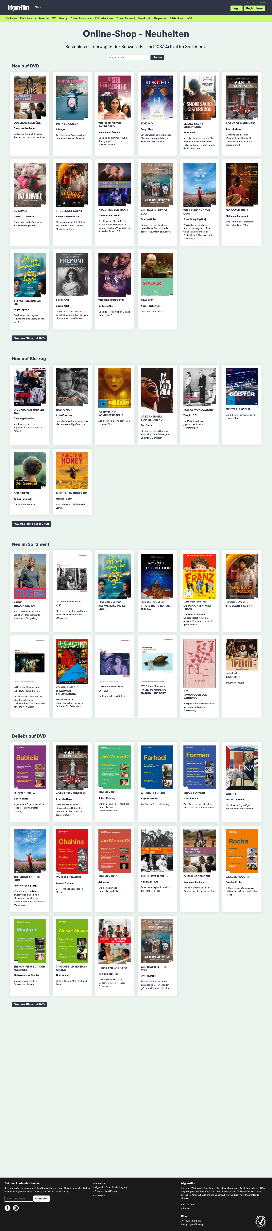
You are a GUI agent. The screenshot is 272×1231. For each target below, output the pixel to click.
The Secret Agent (69, 211)
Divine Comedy (67, 123)
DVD (54, 18)
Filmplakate (160, 18)
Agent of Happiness (241, 123)
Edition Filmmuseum (81, 18)
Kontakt (261, 2)
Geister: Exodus (238, 409)
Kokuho (147, 123)
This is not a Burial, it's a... (156, 607)
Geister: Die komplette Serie (110, 414)
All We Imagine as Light (27, 302)
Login (236, 8)
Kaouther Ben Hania (113, 209)
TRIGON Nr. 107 (24, 605)
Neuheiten (11, 18)
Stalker (147, 300)
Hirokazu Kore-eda (112, 968)
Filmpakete (26, 18)
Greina (231, 794)
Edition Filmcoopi (126, 18)
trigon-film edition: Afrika (71, 968)
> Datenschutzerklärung (105, 1191)
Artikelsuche (42, 18)
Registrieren (254, 8)
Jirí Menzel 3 (108, 876)
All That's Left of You (154, 212)
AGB (189, 18)
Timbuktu (233, 677)
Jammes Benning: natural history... (154, 692)
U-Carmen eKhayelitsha (66, 692)
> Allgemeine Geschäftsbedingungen (111, 1187)
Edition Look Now (104, 18)
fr (248, 2)
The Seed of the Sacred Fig (109, 125)
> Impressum (99, 1195)
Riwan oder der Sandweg (195, 696)
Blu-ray (63, 18)
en (253, 2)
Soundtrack (144, 18)
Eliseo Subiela (24, 793)
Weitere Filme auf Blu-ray (31, 524)
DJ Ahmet (20, 211)
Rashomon (64, 409)
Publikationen (176, 18)
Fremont (62, 300)
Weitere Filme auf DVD (29, 338)
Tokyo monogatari (198, 409)
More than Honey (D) (71, 493)
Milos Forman (194, 792)
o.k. (59, 605)
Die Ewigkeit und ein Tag (29, 411)
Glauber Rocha (237, 876)
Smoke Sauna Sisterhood (193, 125)
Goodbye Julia (237, 210)
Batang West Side (27, 691)
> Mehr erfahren (189, 1204)
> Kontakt (186, 1208)
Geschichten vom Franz (197, 607)
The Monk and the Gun (196, 212)
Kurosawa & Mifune (155, 876)
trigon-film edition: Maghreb (29, 968)
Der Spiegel (22, 493)
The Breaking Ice (111, 300)
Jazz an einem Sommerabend (151, 418)
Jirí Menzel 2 (108, 792)
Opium (103, 690)
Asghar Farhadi (153, 793)
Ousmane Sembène (27, 122)
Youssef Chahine (68, 877)
